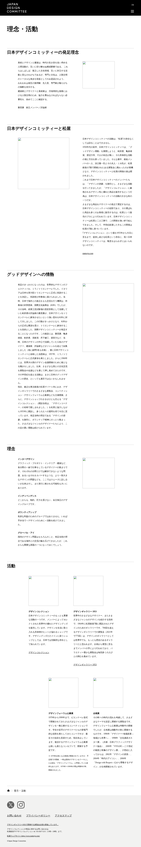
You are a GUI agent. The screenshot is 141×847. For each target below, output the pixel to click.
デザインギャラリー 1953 (85, 664)
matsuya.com (88, 253)
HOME (8, 790)
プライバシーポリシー (38, 815)
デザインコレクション (39, 652)
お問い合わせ (14, 815)
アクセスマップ (63, 815)
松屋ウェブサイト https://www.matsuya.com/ (23, 836)
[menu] (132, 8)
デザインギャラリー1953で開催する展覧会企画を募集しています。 (33, 824)
